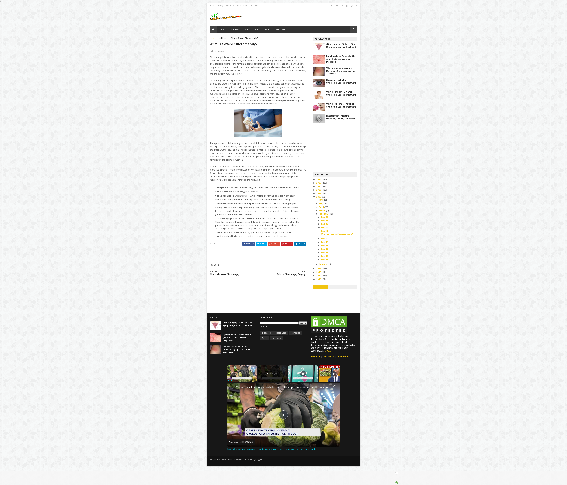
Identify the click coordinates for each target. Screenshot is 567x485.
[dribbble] (356, 5)
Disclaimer (254, 5)
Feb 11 (325, 231)
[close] (396, 473)
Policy (220, 5)
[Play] (228, 380)
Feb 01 (325, 259)
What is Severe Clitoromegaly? (337, 233)
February (324, 213)
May (321, 203)
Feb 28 (325, 217)
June (321, 199)
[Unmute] (232, 380)
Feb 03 (325, 252)
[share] (334, 386)
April (321, 206)
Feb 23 (325, 223)
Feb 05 (325, 249)
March (322, 210)
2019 (319, 268)
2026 (319, 179)
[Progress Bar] (242, 378)
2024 (319, 186)
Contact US (242, 5)
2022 (319, 193)
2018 (319, 272)
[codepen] (352, 5)
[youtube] (347, 5)
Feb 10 (325, 238)
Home (212, 5)
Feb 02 (325, 256)
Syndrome (276, 338)
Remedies (295, 332)
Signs (264, 338)
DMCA (327, 350)
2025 (319, 182)
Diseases (266, 332)
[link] (231, 388)
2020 (319, 196)
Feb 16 (325, 227)
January (323, 264)
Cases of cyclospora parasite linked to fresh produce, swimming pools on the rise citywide (283, 387)
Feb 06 (325, 245)
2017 (319, 275)
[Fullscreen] (255, 380)
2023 (319, 189)
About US (230, 5)
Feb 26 (325, 220)
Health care (223, 38)
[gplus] (342, 5)
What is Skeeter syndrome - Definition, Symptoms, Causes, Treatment (340, 71)
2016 (319, 279)
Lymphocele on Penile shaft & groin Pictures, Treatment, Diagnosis (340, 59)
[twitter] (337, 5)
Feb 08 (325, 242)
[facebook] (332, 5)
